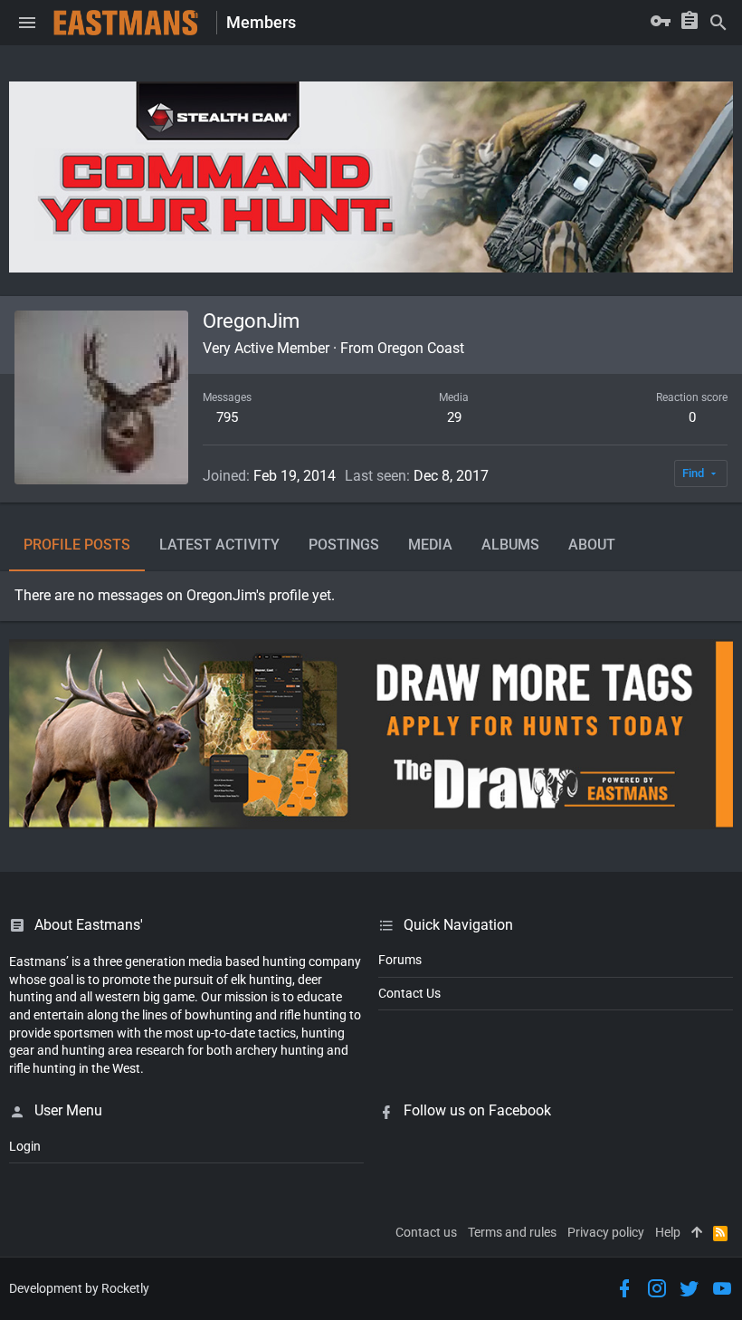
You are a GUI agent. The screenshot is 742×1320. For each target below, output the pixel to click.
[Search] (718, 22)
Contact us (426, 1232)
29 (454, 417)
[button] (27, 22)
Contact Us (409, 993)
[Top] (697, 1233)
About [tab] (591, 544)
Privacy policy (605, 1232)
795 (227, 417)
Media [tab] (430, 544)
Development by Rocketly (79, 1288)
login (25, 1146)
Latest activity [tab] (219, 544)
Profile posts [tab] (77, 544)
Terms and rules (512, 1232)
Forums (400, 959)
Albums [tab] (510, 544)
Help (667, 1232)
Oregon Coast (420, 348)
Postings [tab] (344, 544)
